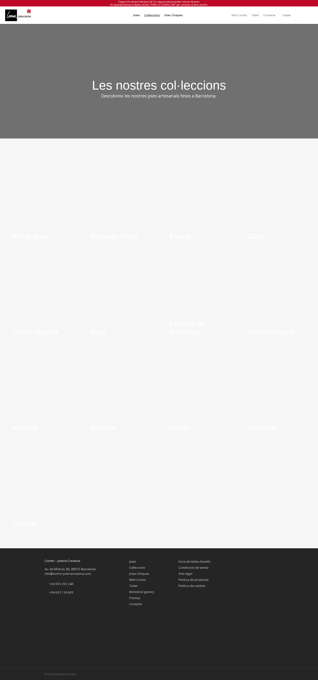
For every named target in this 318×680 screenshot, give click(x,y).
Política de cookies (192, 586)
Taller (133, 586)
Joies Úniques (139, 573)
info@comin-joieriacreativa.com (68, 573)
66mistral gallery (141, 592)
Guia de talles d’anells (195, 561)
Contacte (135, 604)
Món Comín (137, 580)
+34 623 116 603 (61, 592)
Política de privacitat (194, 580)
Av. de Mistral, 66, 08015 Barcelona (70, 569)
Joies (132, 561)
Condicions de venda (194, 567)
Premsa (134, 598)
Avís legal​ (185, 573)
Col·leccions (137, 567)
